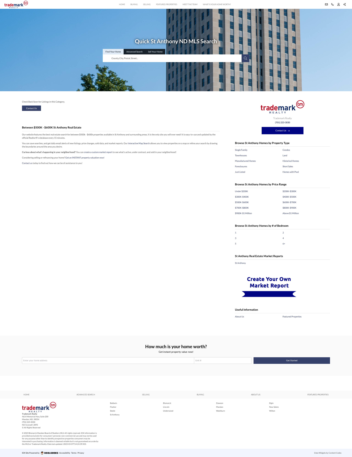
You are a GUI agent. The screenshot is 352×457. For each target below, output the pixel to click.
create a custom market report (98, 152)
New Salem (274, 407)
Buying (134, 4)
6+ (284, 243)
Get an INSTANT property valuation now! (84, 157)
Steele (112, 411)
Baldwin (113, 403)
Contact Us (281, 130)
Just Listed (240, 172)
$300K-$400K (242, 196)
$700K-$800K (242, 207)
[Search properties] (245, 58)
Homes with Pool (291, 172)
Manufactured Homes (245, 161)
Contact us (27, 163)
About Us (239, 316)
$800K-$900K (289, 207)
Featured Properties (166, 4)
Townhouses (241, 155)
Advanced (134, 51)
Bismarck (167, 403)
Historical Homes (291, 161)
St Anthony (240, 263)
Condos (286, 150)
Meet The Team (190, 4)
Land (285, 155)
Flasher (113, 407)
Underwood (168, 411)
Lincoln (166, 407)
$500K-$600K (242, 202)
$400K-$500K (289, 196)
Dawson (219, 403)
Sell (155, 51)
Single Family (241, 150)
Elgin (271, 403)
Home (122, 4)
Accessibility (64, 453)
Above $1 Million (291, 213)
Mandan (219, 407)
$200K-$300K (289, 191)
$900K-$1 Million (243, 213)
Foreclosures (241, 166)
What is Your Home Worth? (217, 4)
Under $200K (241, 191)
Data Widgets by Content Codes (327, 453)
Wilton (272, 411)
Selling (147, 4)
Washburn (220, 411)
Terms (73, 453)
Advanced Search (86, 394)
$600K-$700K (289, 202)
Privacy (81, 453)
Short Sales (288, 166)
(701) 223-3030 (282, 122)
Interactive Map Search (139, 143)
